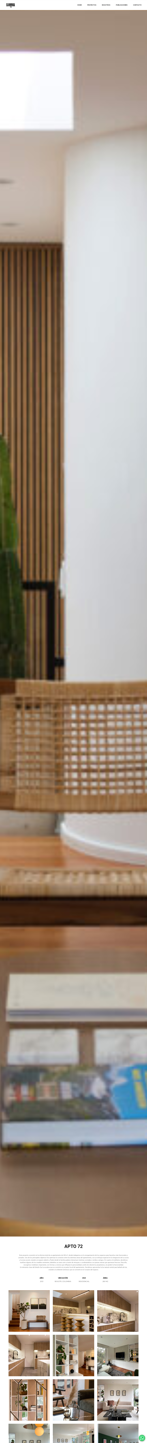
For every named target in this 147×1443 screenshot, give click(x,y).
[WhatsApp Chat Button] (142, 1438)
